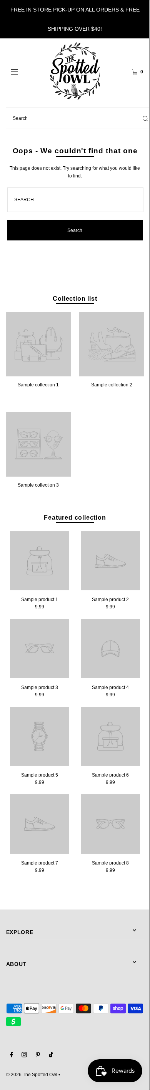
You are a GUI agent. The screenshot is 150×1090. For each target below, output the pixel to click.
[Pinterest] (38, 1056)
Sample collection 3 (38, 485)
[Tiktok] (51, 1056)
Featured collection (75, 517)
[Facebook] (11, 1056)
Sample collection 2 (111, 385)
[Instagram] (24, 1056)
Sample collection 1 (38, 385)
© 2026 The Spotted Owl (31, 1074)
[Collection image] (38, 373)
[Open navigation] (23, 71)
